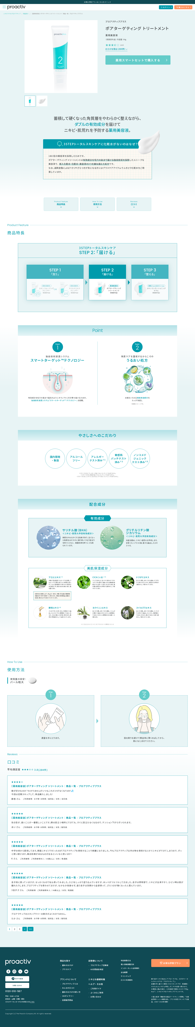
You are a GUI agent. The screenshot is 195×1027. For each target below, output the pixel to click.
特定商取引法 (126, 960)
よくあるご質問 (96, 992)
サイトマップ (126, 976)
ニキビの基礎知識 (96, 979)
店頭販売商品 (67, 1000)
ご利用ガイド (95, 988)
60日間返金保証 (96, 969)
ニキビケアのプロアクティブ (12, 14)
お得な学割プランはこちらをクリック (97, 2)
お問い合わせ (17, 985)
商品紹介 (26, 14)
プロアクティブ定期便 (99, 965)
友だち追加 (19, 978)
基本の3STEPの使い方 (71, 992)
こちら (32, 1002)
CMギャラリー (68, 996)
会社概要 (124, 972)
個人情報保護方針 (127, 964)
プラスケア (66, 969)
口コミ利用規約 (127, 980)
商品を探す (65, 960)
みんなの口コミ (68, 988)
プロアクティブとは (70, 983)
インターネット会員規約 (130, 968)
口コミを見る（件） (115, 49)
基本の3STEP (67, 965)
